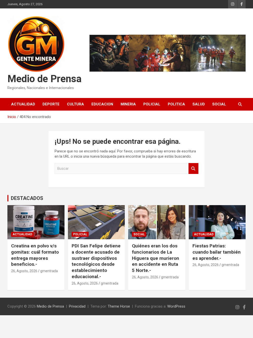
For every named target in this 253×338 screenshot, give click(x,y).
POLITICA (176, 104)
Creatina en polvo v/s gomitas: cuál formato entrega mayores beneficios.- (35, 255)
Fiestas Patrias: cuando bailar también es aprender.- (216, 252)
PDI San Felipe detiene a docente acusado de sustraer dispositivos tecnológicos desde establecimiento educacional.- (96, 261)
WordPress (176, 306)
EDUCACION (102, 104)
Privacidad (77, 306)
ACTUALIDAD (23, 104)
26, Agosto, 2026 (24, 271)
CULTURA (75, 104)
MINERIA (128, 104)
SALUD (198, 104)
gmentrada (49, 271)
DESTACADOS (27, 198)
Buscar (193, 168)
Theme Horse (119, 306)
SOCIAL (219, 104)
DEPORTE (51, 104)
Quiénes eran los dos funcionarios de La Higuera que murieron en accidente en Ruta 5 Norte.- (155, 258)
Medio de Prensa (44, 79)
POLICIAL (151, 104)
